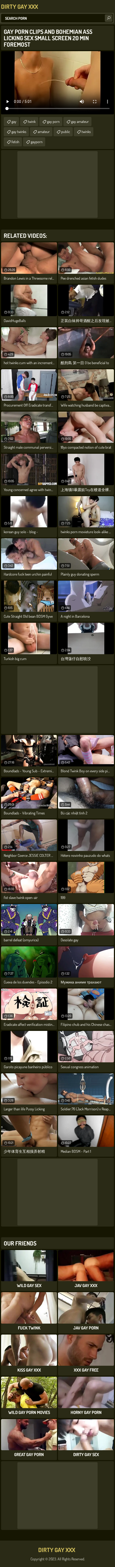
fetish (15, 141)
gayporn (37, 141)
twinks (86, 131)
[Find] (108, 18)
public (65, 131)
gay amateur (80, 121)
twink (32, 121)
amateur (44, 131)
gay (13, 121)
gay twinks (18, 131)
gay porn (53, 121)
